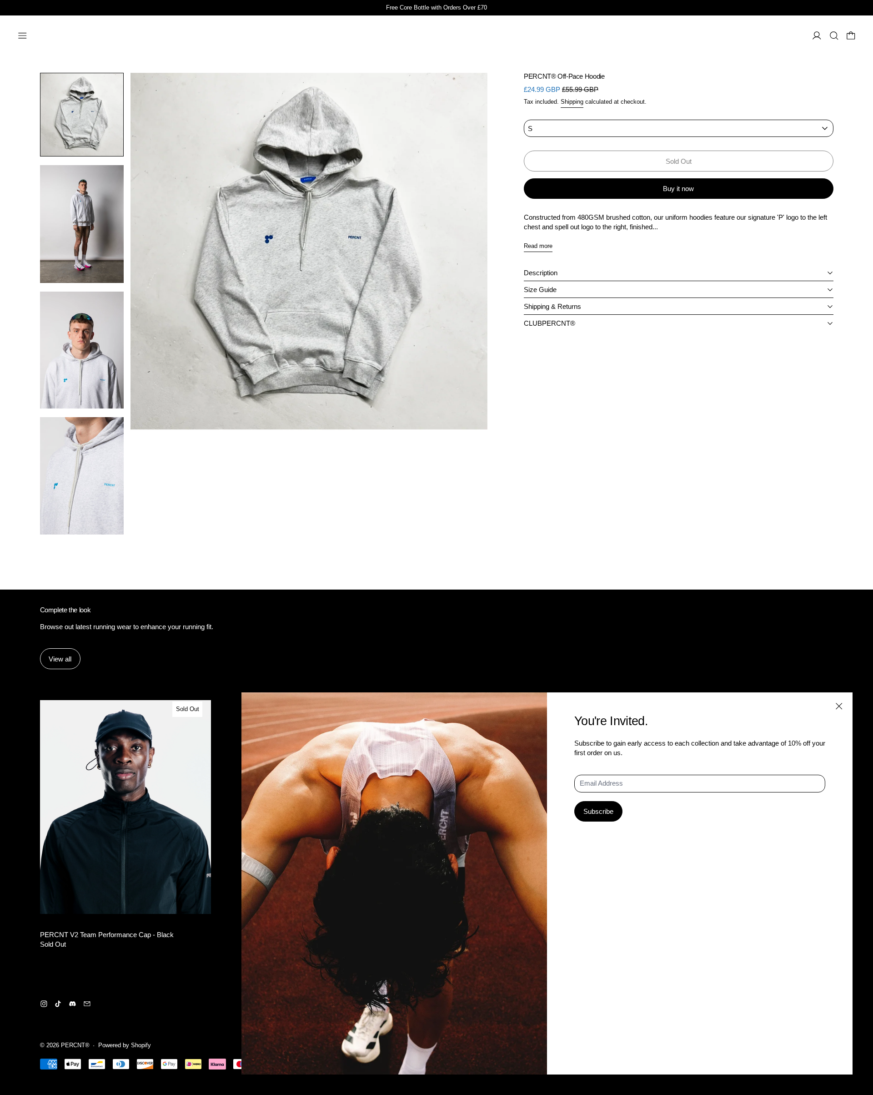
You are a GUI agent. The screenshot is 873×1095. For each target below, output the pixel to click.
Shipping (572, 102)
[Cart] (851, 35)
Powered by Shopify (124, 1045)
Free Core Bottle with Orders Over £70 (436, 7)
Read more (538, 245)
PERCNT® (75, 1045)
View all (60, 659)
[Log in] (817, 35)
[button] (834, 35)
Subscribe (598, 811)
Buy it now (678, 188)
